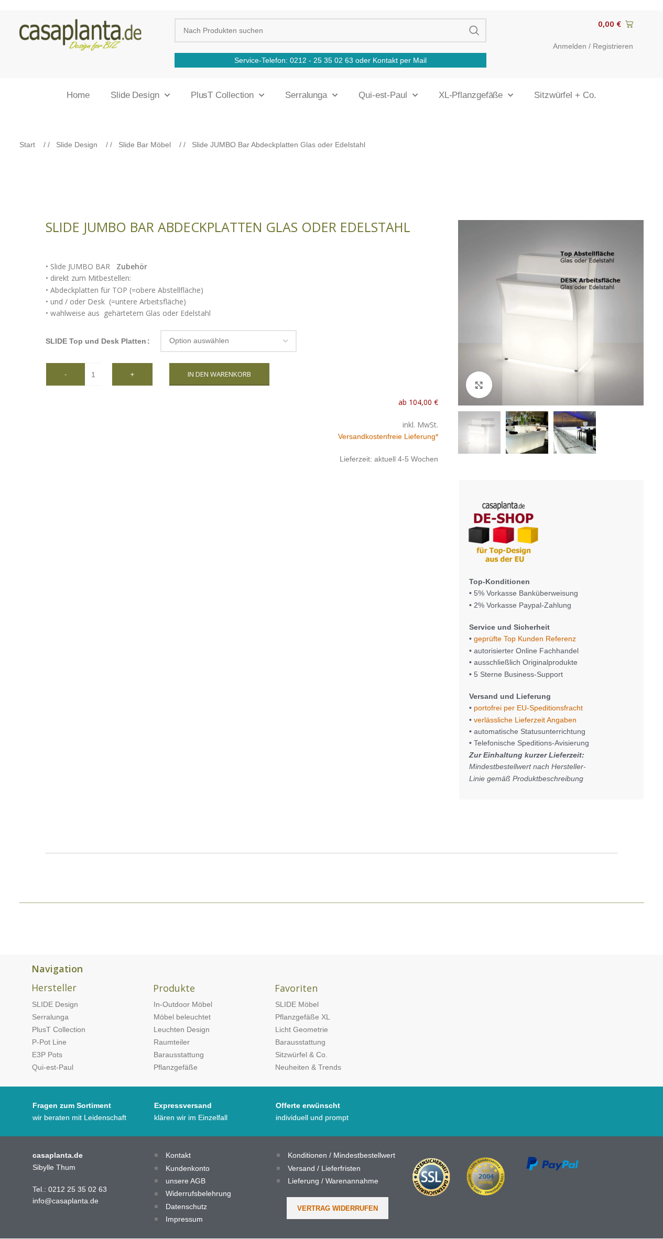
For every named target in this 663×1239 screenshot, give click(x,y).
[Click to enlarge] (479, 384)
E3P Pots (47, 1054)
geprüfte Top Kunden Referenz (525, 638)
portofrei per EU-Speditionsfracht (528, 708)
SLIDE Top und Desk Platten (96, 341)
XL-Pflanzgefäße (471, 95)
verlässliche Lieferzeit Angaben (524, 720)
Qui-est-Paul (382, 95)
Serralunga (306, 95)
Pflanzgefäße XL (302, 1017)
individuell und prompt (312, 1117)
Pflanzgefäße (176, 1067)
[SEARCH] (474, 30)
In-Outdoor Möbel (183, 1004)
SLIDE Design (55, 1004)
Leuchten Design (182, 1029)
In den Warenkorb (219, 374)
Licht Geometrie (301, 1029)
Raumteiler (172, 1042)
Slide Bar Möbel (145, 144)
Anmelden (569, 46)
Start (28, 144)
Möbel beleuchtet (182, 1017)
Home (78, 95)
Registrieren (613, 46)
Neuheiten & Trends (308, 1067)
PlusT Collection (222, 95)
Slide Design (135, 95)
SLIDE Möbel (297, 1004)
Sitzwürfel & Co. (301, 1054)
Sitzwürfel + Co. (565, 95)
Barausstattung (179, 1054)
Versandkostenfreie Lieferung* (388, 436)
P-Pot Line (49, 1042)
